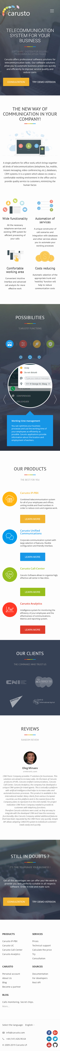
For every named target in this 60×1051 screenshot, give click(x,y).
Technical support (41, 945)
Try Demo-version (44, 81)
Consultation (38, 958)
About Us (7, 978)
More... (6, 1006)
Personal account (11, 973)
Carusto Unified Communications (31, 532)
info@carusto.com (15, 1032)
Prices (35, 941)
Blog (4, 982)
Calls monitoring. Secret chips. (18, 1002)
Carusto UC (8, 945)
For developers (40, 978)
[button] (4, 399)
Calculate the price (42, 949)
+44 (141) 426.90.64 (16, 1038)
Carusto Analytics (31, 603)
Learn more (32, 518)
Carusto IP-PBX (29, 493)
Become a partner (11, 986)
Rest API (36, 982)
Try (33, 954)
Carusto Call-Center (32, 568)
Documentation (40, 973)
